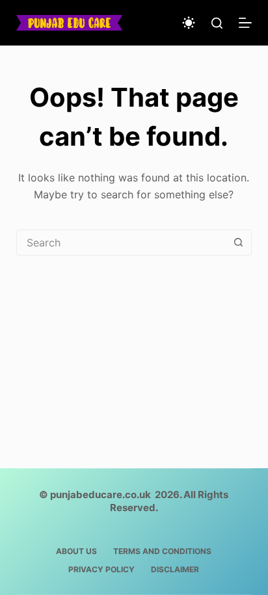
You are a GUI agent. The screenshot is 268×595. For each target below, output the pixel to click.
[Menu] (245, 22)
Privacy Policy (101, 569)
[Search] (216, 23)
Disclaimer (175, 569)
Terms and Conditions (162, 551)
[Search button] (238, 243)
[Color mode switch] (188, 22)
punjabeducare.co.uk (100, 494)
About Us (76, 551)
